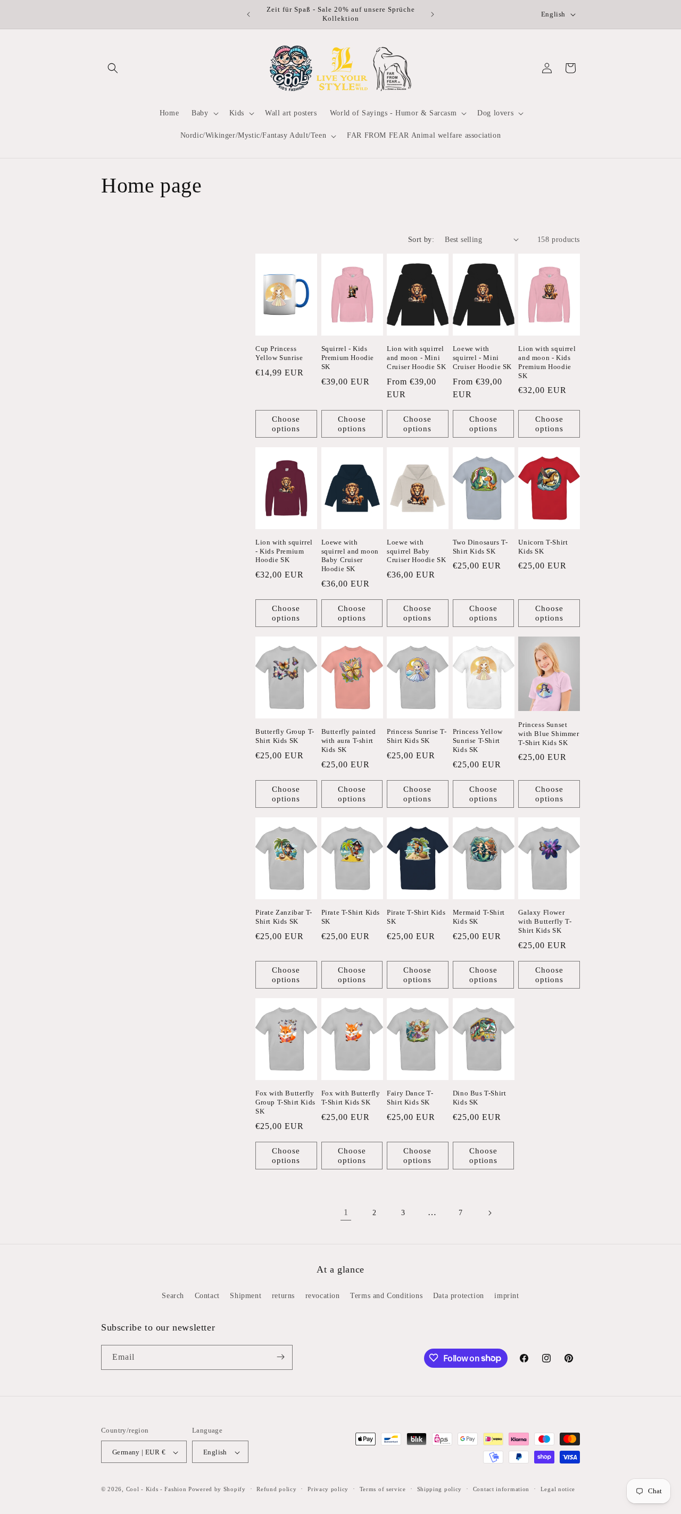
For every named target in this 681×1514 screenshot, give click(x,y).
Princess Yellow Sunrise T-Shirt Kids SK (478, 740)
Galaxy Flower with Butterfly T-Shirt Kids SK (544, 921)
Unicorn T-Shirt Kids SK (543, 546)
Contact (207, 1296)
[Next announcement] (432, 14)
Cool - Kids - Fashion (156, 1489)
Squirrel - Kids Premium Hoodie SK (347, 358)
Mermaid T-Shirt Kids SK (479, 916)
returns (283, 1296)
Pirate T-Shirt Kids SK (350, 916)
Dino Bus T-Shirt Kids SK (479, 1097)
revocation (322, 1296)
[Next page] (489, 1213)
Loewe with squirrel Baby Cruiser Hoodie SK (416, 551)
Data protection (458, 1296)
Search (173, 1296)
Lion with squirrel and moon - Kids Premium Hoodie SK (547, 362)
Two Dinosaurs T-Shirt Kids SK (480, 546)
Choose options (286, 424)
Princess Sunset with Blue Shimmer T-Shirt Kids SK (548, 734)
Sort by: (421, 240)
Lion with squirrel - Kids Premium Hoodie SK (284, 551)
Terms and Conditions (386, 1296)
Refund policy (276, 1489)
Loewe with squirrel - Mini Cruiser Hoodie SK (482, 358)
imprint (506, 1296)
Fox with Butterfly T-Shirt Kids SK (350, 1097)
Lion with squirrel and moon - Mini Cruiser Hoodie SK (416, 358)
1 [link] (346, 1212)
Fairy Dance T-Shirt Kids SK (410, 1097)
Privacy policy (328, 1489)
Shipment (245, 1296)
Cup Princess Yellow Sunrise (279, 353)
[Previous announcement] (248, 14)
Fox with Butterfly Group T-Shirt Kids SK (285, 1102)
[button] (112, 68)
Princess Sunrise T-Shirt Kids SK (416, 736)
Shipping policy (439, 1489)
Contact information (501, 1489)
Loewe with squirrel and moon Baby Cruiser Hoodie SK (350, 555)
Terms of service (383, 1489)
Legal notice (558, 1489)
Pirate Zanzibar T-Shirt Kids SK (283, 916)
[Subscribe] (280, 1356)
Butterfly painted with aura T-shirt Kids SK (348, 740)
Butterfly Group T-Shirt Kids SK (284, 736)
